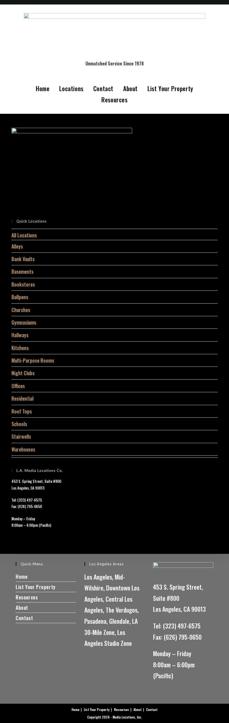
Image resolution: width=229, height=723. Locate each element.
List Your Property (170, 88)
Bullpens (19, 297)
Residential (22, 398)
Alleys (17, 246)
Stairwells (21, 436)
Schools (19, 423)
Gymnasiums (23, 322)
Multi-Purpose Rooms (32, 360)
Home (42, 88)
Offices (18, 385)
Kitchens (20, 347)
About (130, 88)
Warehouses (23, 449)
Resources (114, 99)
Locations (71, 88)
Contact (103, 88)
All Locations (24, 235)
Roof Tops (21, 411)
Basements (22, 271)
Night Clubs (23, 373)
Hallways (19, 335)
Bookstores (23, 284)
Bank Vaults (23, 259)
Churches (20, 309)
